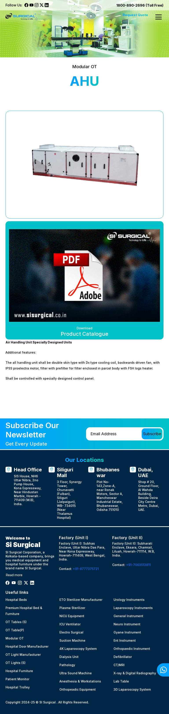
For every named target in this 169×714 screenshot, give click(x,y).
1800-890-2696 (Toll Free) (139, 5)
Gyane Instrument (127, 632)
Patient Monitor (17, 679)
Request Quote (135, 15)
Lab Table (121, 681)
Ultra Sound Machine (75, 673)
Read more (14, 575)
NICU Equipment (71, 616)
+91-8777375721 (86, 569)
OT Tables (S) (16, 622)
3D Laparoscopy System (132, 689)
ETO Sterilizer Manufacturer (80, 600)
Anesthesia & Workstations (80, 681)
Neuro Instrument (127, 624)
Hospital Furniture (19, 671)
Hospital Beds (16, 600)
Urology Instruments (129, 600)
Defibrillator (123, 657)
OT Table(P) (15, 630)
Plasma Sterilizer (72, 608)
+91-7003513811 (138, 565)
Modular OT (15, 638)
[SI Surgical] (23, 17)
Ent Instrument (125, 640)
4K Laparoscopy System (78, 648)
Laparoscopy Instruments (133, 608)
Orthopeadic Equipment (77, 689)
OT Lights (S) (16, 663)
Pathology (67, 665)
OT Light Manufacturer (23, 654)
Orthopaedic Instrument (132, 648)
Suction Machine (72, 640)
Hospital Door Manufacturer (27, 646)
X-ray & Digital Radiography (135, 673)
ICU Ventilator (70, 624)
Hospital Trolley (18, 687)
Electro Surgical (71, 632)
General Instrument (128, 616)
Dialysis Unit (69, 657)
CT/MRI (119, 665)
